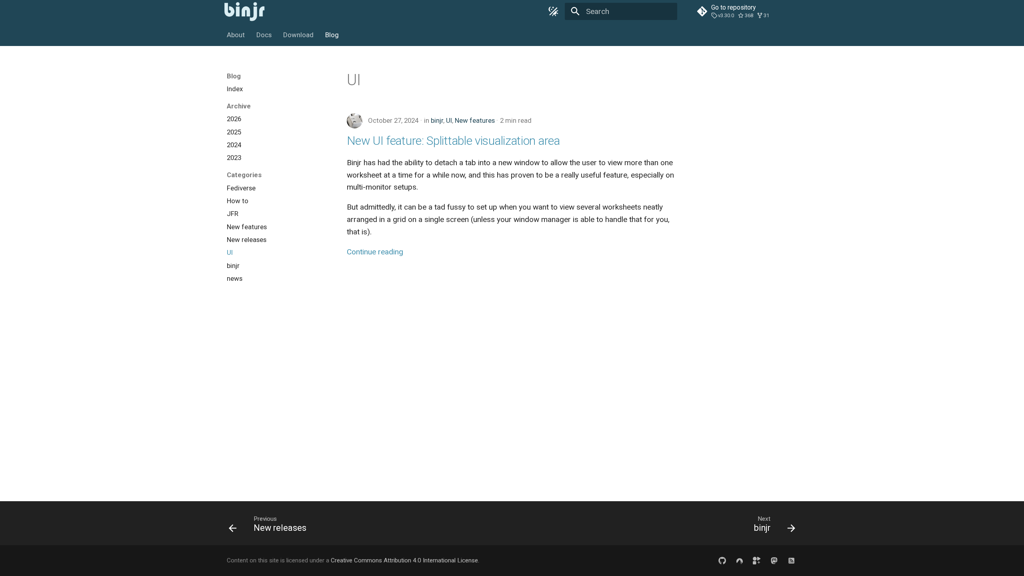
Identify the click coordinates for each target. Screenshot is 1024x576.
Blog (332, 35)
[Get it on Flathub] (756, 560)
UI (449, 120)
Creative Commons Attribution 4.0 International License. (405, 560)
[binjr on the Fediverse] (774, 560)
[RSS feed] (791, 560)
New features (475, 120)
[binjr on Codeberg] (739, 560)
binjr (437, 120)
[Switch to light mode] (553, 11)
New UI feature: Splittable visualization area (453, 141)
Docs (264, 35)
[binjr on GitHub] (722, 560)
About (236, 35)
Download (298, 35)
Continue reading (375, 251)
